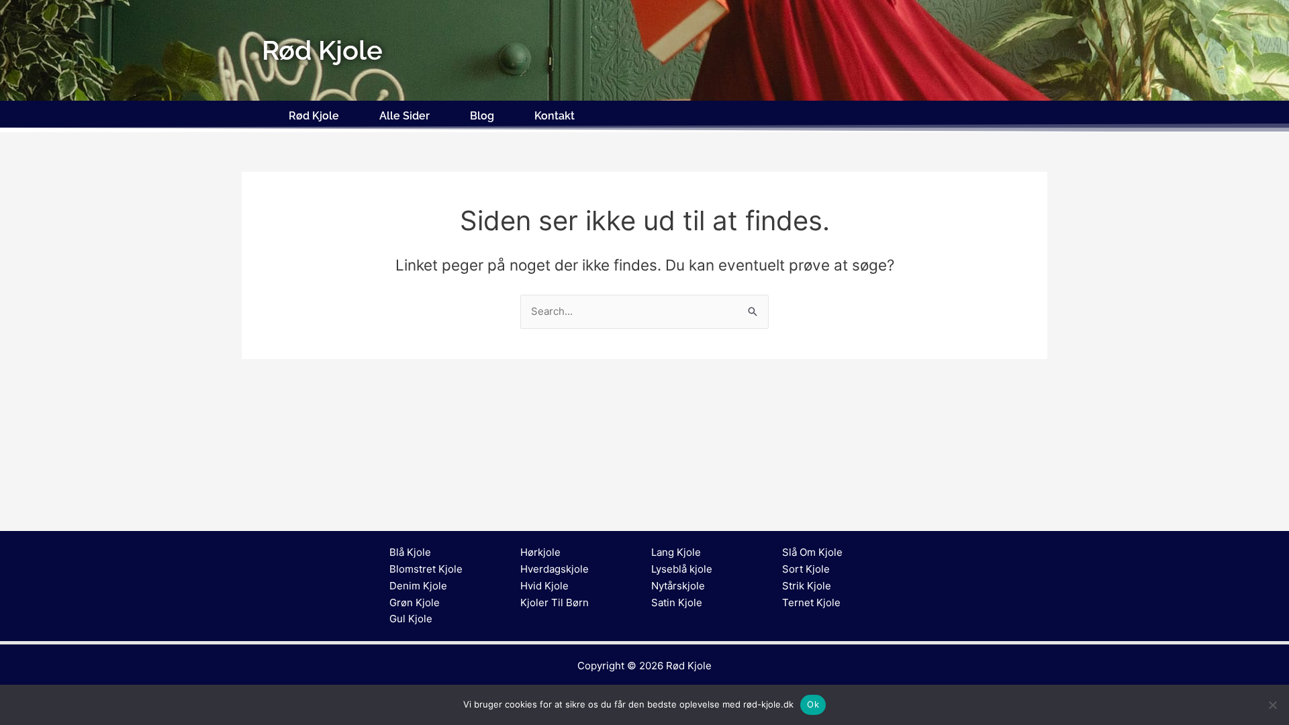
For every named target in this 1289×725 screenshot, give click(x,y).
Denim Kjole (418, 585)
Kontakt (554, 115)
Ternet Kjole (811, 602)
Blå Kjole (410, 552)
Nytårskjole (678, 585)
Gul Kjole (410, 618)
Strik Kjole (806, 585)
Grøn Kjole (414, 602)
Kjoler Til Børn (554, 602)
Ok (813, 704)
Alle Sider (404, 115)
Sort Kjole (806, 569)
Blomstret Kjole (426, 569)
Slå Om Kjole (812, 552)
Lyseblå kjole (681, 569)
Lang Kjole (676, 552)
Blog (482, 115)
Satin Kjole (676, 602)
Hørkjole (540, 552)
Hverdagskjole (554, 569)
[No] (1272, 705)
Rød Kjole (314, 115)
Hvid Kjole (544, 585)
